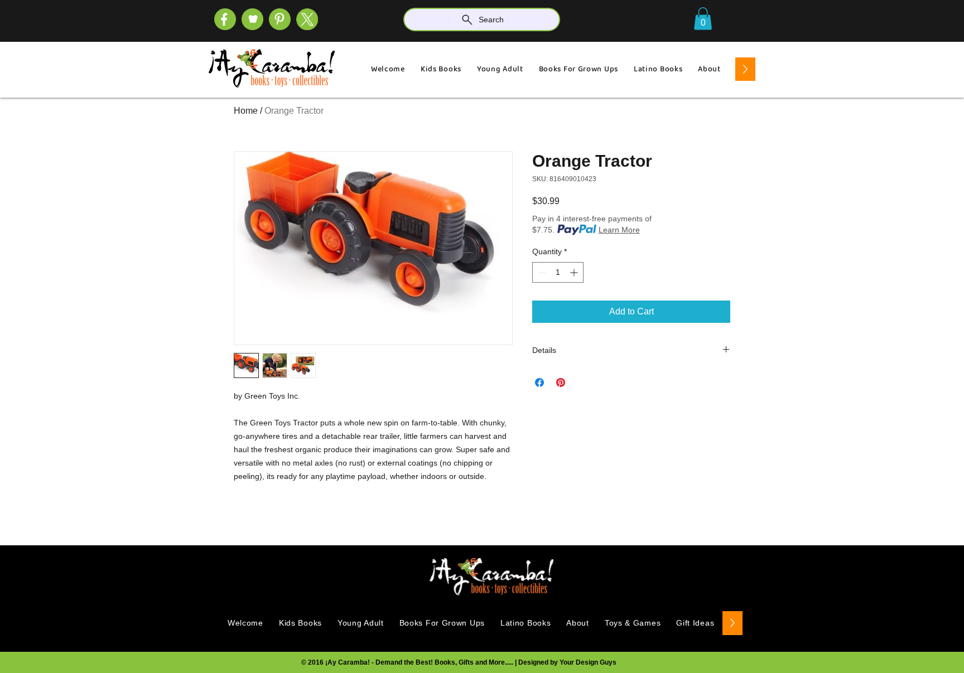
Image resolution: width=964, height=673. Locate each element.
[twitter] (307, 19)
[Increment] (575, 272)
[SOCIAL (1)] (252, 19)
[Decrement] (541, 272)
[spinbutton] (558, 272)
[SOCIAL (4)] (225, 19)
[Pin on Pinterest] (560, 382)
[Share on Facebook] (539, 382)
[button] (702, 18)
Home (246, 110)
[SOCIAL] (280, 19)
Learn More (619, 229)
